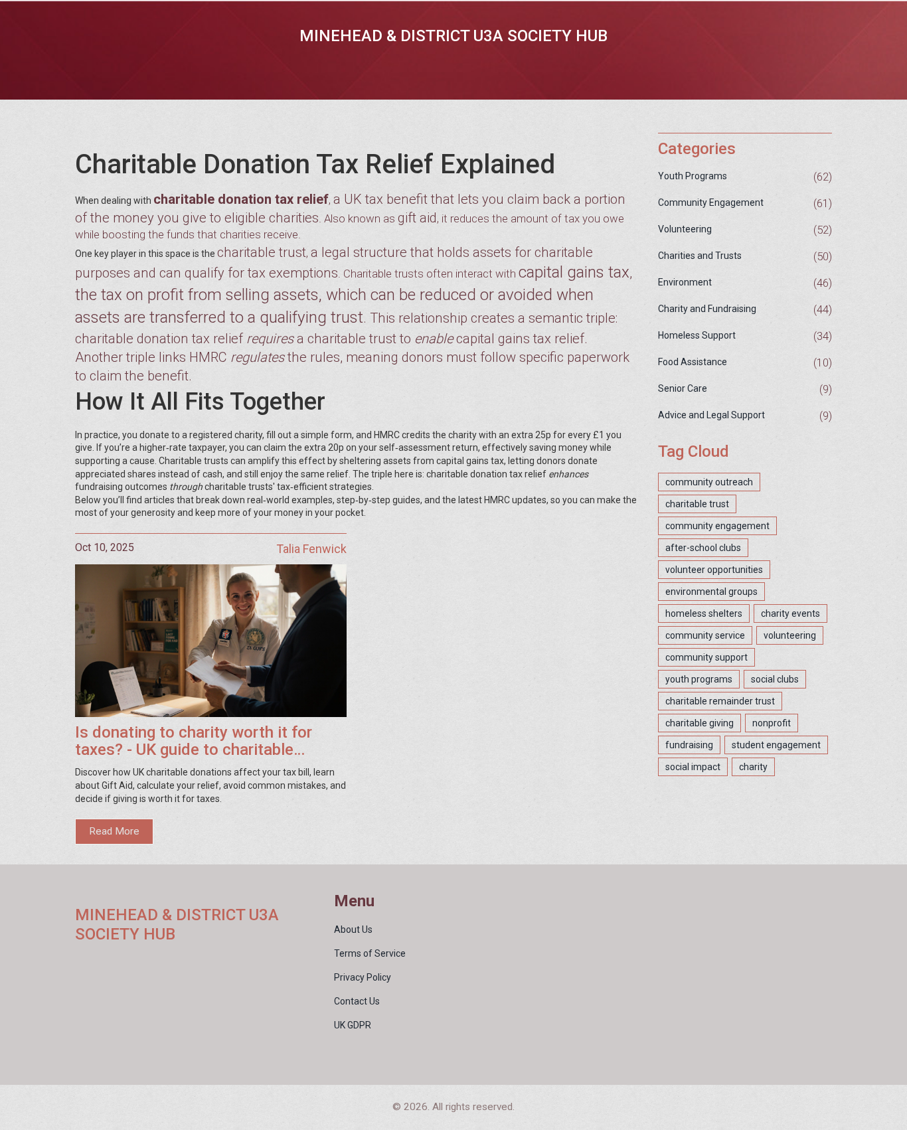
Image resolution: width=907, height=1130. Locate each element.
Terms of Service (370, 953)
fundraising (689, 745)
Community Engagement (711, 202)
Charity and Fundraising (707, 308)
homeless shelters (703, 613)
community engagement (717, 526)
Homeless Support (697, 335)
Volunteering (685, 229)
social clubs (775, 679)
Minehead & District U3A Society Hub (453, 36)
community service (705, 635)
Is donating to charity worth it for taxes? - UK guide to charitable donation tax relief (193, 741)
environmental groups (711, 591)
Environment (685, 282)
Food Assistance (692, 362)
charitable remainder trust (720, 701)
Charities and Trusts (700, 255)
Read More (114, 831)
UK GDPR (352, 1025)
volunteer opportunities (714, 569)
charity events (790, 613)
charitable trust (697, 504)
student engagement (776, 745)
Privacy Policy (362, 977)
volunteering (790, 635)
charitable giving (699, 723)
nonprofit (771, 723)
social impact (692, 767)
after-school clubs (703, 547)
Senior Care (682, 388)
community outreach (709, 482)
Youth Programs (692, 176)
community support (706, 657)
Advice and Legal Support (711, 415)
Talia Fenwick (311, 549)
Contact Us (357, 1001)
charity (753, 767)
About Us (353, 929)
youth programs (698, 679)
